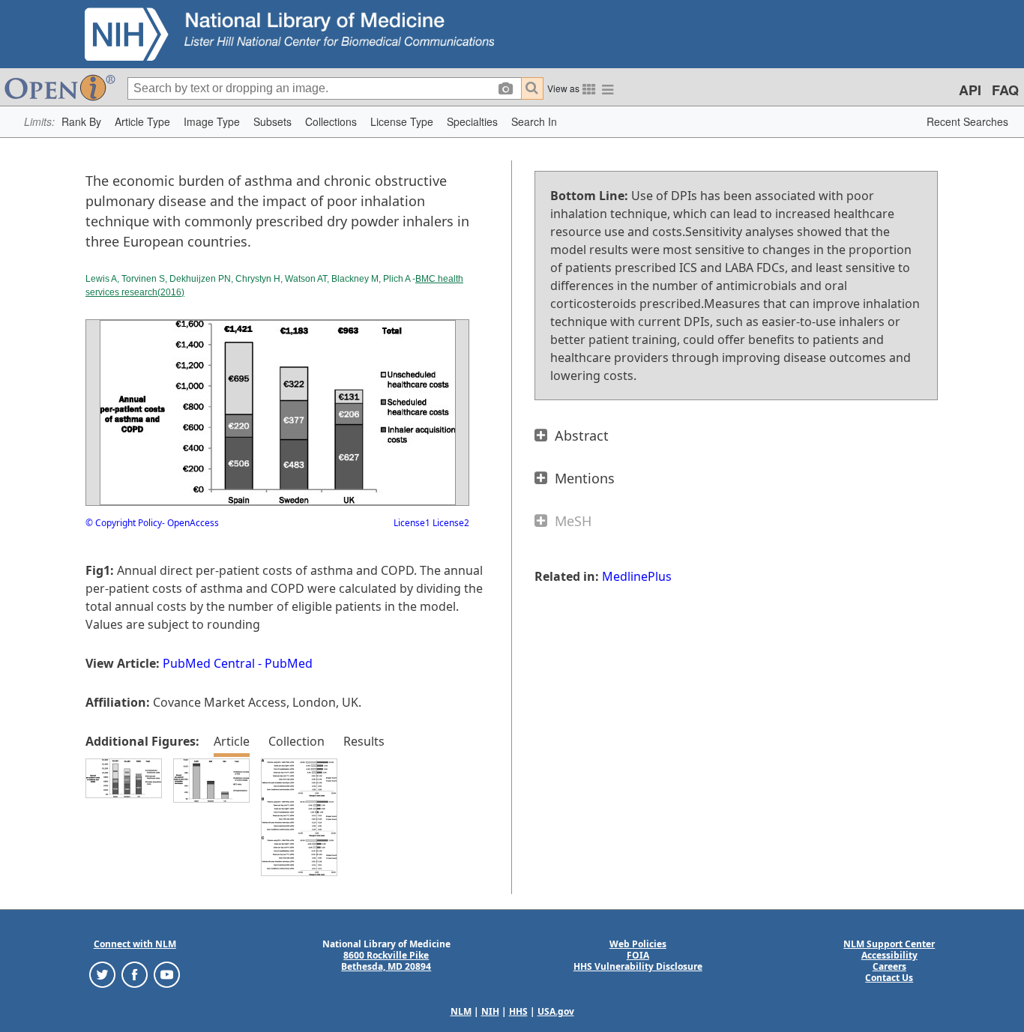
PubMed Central (209, 663)
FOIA (638, 955)
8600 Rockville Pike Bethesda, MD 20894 (386, 961)
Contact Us (889, 977)
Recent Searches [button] (967, 121)
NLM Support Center (889, 944)
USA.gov (555, 1011)
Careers (889, 966)
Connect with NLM (135, 944)
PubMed (289, 663)
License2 (449, 522)
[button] (81, 121)
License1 (412, 522)
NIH (490, 1011)
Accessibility (889, 955)
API (970, 90)
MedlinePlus (637, 576)
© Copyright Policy (123, 522)
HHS (518, 1011)
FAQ (1005, 90)
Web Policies (637, 944)
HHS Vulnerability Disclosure (637, 966)
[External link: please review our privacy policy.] (102, 974)
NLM (461, 1011)
